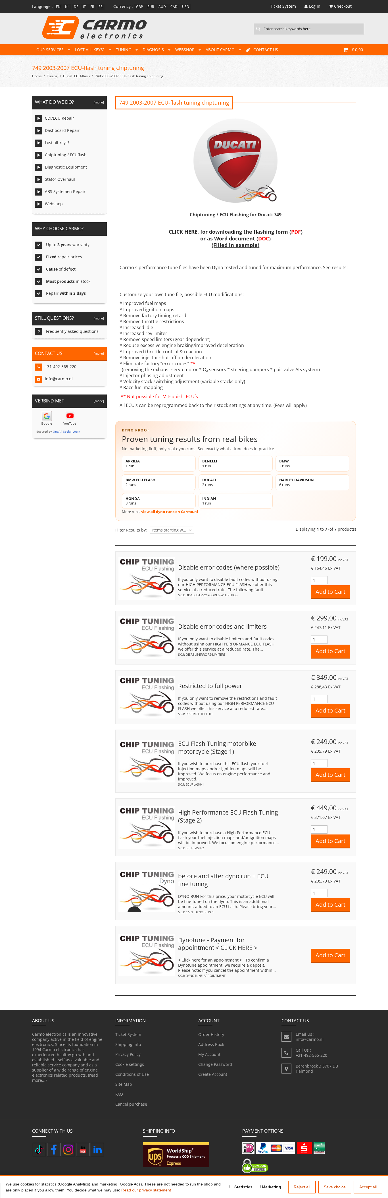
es (101, 7)
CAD (174, 7)
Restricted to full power (210, 686)
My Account (209, 1054)
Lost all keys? (90, 49)
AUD (162, 7)
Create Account (212, 1074)
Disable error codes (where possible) (228, 567)
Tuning (123, 49)
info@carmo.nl (59, 378)
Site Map (123, 1084)
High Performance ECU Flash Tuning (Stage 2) (228, 816)
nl (67, 7)
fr (92, 7)
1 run (133, 463)
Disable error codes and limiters (222, 626)
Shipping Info (128, 1044)
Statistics (243, 1187)
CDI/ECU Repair (59, 118)
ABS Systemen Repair (65, 191)
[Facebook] (54, 1150)
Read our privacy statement (146, 1190)
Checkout (343, 6)
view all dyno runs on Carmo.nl (169, 511)
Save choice (335, 1187)
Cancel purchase (131, 1104)
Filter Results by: (131, 530)
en (58, 7)
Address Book (211, 1044)
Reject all (302, 1187)
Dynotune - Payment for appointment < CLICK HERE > (217, 944)
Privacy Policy (128, 1054)
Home (37, 76)
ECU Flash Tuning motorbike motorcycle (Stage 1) (217, 747)
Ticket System (128, 1034)
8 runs (133, 501)
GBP (139, 7)
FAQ (119, 1094)
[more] (98, 102)
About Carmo (220, 49)
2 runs (284, 463)
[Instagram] (68, 1150)
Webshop (184, 49)
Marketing (271, 1187)
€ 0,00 (357, 49)
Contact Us (265, 49)
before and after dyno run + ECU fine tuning (223, 880)
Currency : (123, 6)
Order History (211, 1034)
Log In (314, 6)
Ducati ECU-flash (76, 76)
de (76, 7)
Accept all (368, 1187)
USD (185, 7)
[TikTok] (39, 1150)
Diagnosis (153, 49)
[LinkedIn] (97, 1150)
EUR (150, 7)
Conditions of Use (132, 1074)
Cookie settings (129, 1064)
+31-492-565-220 (60, 366)
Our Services (50, 49)
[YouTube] (83, 1150)
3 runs (209, 482)
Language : (42, 6)
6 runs (296, 482)
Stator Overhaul (60, 179)
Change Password (215, 1064)
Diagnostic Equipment (66, 167)
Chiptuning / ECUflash (66, 154)
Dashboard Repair (62, 130)
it (84, 7)
